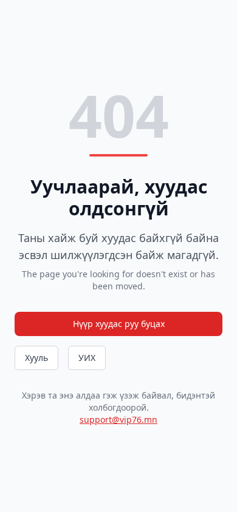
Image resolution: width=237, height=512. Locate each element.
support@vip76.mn (118, 419)
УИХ (86, 357)
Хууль (36, 357)
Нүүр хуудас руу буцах (119, 323)
